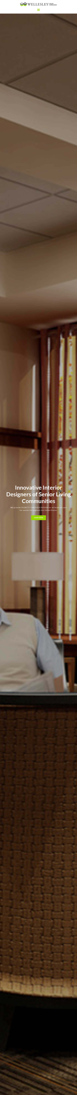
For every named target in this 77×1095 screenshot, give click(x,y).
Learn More (38, 518)
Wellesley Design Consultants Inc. (38, 4)
